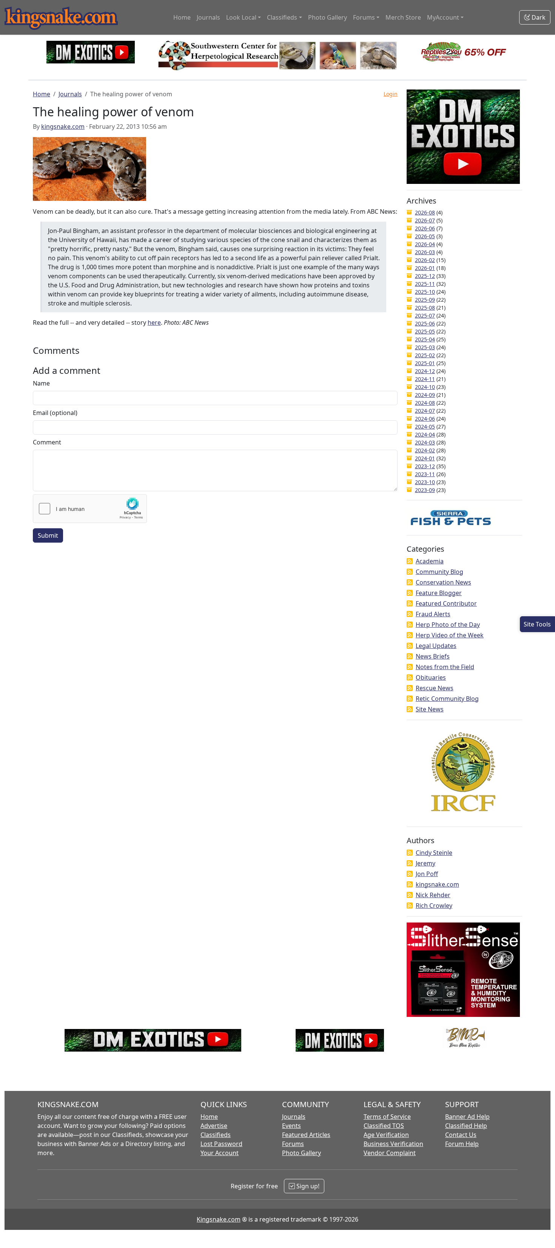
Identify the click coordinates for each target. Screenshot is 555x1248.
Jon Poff (427, 874)
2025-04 (425, 339)
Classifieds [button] (282, 17)
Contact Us (460, 1135)
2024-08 (425, 402)
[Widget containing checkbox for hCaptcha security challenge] (90, 508)
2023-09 (425, 490)
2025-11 (425, 283)
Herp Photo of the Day (448, 624)
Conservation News (443, 582)
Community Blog (439, 572)
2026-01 (425, 268)
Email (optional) (55, 413)
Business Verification (393, 1144)
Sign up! (307, 1186)
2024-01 (425, 458)
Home (182, 17)
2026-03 (425, 252)
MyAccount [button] (443, 17)
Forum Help (462, 1144)
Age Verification (386, 1135)
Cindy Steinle (434, 852)
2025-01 (425, 363)
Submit (48, 535)
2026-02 (425, 260)
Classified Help (466, 1126)
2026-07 (425, 220)
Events (291, 1126)
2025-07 (425, 315)
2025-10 (425, 291)
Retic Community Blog (447, 698)
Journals (208, 17)
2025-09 (425, 299)
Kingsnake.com (218, 1219)
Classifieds (215, 1135)
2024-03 (425, 442)
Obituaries (431, 677)
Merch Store (403, 17)
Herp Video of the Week (450, 635)
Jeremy (425, 863)
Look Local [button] (241, 17)
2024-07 (425, 410)
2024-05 (425, 426)
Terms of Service (387, 1116)
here (154, 322)
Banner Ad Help (467, 1116)
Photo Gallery (327, 17)
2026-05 (425, 236)
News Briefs (433, 656)
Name (41, 383)
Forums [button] (364, 17)
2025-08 (425, 307)
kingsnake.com (63, 126)
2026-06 (425, 228)
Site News (430, 709)
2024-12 (425, 371)
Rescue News (434, 688)
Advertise (213, 1126)
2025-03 (425, 347)
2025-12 (425, 275)
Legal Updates (436, 646)
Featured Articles (306, 1135)
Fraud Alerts (433, 614)
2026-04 (425, 244)
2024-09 (425, 394)
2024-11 (425, 379)
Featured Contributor (446, 603)
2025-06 (425, 323)
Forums (293, 1144)
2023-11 (425, 474)
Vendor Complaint (390, 1153)
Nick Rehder (433, 895)
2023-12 (425, 466)
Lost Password (221, 1144)
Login (391, 93)
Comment (47, 442)
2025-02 (425, 355)
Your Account (219, 1153)
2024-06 (425, 418)
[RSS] (410, 561)
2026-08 (425, 212)
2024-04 (425, 434)
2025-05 (425, 331)
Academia (430, 561)
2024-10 (425, 386)
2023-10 (425, 482)
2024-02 (425, 450)
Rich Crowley (434, 905)
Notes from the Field (445, 667)
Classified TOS (384, 1126)
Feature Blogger (439, 593)
